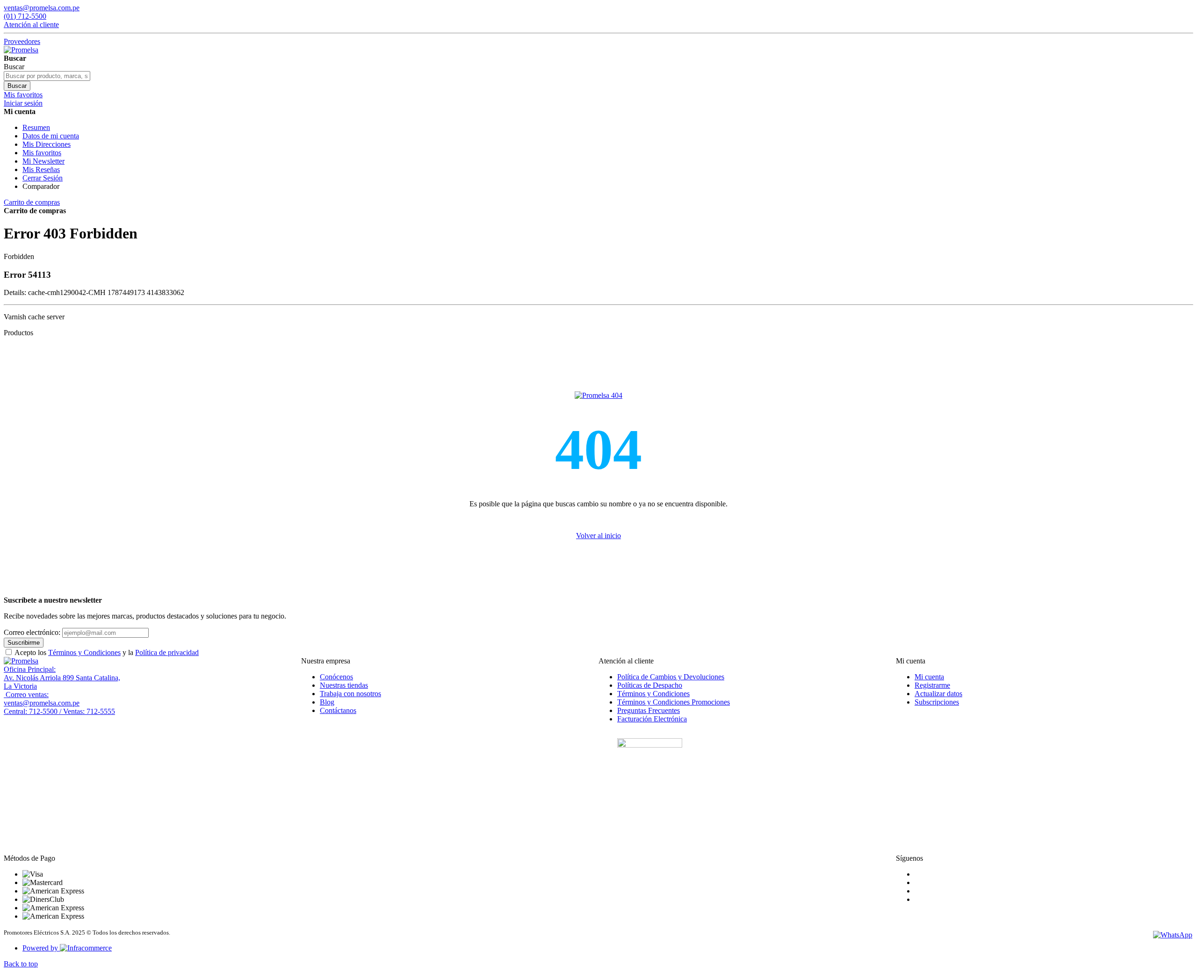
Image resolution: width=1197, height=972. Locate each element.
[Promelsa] (21, 661)
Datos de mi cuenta (50, 136)
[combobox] (47, 76)
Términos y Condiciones (84, 652)
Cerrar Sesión (42, 178)
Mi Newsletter (43, 161)
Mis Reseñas (41, 169)
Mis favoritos (41, 153)
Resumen (36, 127)
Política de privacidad (167, 652)
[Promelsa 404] (598, 395)
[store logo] (21, 50)
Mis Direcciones (46, 144)
